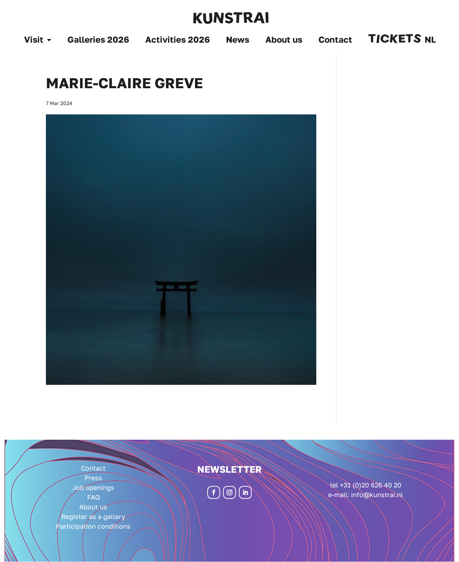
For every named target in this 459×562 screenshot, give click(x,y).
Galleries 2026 (98, 40)
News (237, 40)
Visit (33, 40)
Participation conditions (93, 526)
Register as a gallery (93, 516)
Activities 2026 (177, 40)
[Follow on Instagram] (229, 492)
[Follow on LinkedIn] (245, 492)
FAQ (93, 497)
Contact (335, 40)
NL (430, 40)
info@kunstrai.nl (377, 495)
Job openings (93, 487)
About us (283, 40)
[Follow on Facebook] (213, 492)
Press (93, 478)
